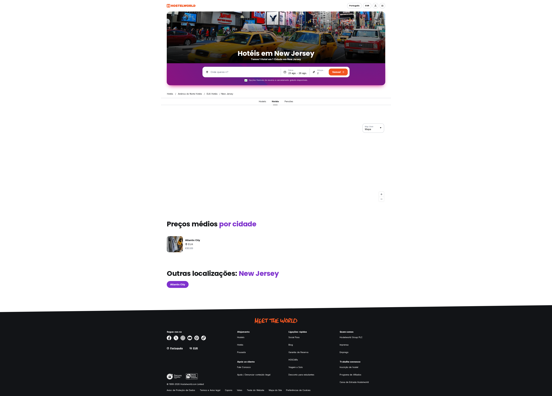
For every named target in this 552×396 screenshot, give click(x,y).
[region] (276, 162)
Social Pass (294, 337)
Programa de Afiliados (350, 374)
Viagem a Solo (296, 367)
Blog (291, 345)
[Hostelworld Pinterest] (196, 338)
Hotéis (240, 345)
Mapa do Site (275, 390)
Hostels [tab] (262, 101)
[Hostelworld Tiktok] (203, 338)
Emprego (344, 352)
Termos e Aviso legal (210, 390)
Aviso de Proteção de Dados (181, 390)
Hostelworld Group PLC (351, 337)
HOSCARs (293, 359)
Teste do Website (255, 390)
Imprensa (344, 345)
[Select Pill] (375, 6)
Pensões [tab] (289, 101)
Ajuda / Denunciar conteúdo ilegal (253, 374)
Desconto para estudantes (301, 374)
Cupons (228, 390)
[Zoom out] (381, 199)
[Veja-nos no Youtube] (189, 338)
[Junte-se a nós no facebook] (169, 338)
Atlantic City (177, 284)
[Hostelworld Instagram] (183, 338)
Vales (239, 390)
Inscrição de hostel (349, 367)
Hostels (240, 337)
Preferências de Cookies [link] (298, 390)
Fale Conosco (244, 367)
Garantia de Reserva (298, 352)
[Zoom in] (381, 194)
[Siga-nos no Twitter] (176, 338)
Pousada (241, 352)
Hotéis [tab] (275, 101)
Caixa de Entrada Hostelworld (354, 382)
